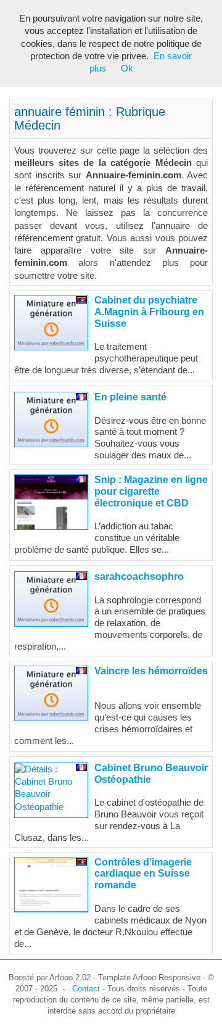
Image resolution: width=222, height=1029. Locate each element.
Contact (86, 988)
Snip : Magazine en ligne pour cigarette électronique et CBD (151, 491)
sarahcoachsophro (139, 576)
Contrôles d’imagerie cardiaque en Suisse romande (143, 874)
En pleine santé (130, 397)
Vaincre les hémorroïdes (151, 671)
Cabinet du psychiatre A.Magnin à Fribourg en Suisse (149, 312)
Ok (127, 68)
